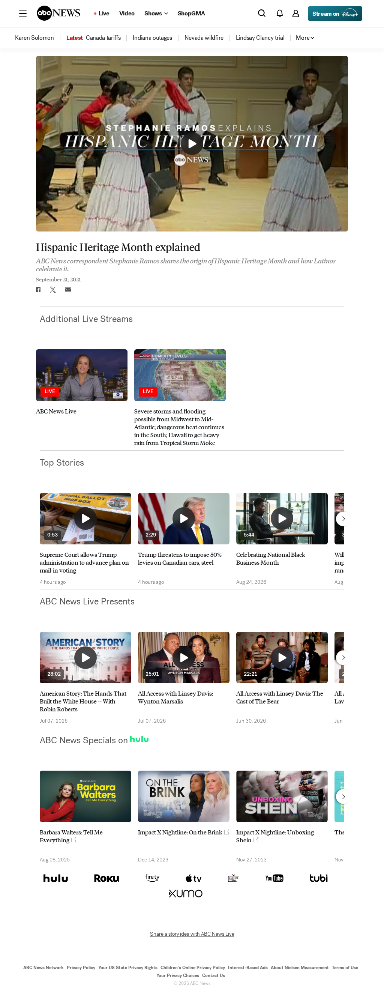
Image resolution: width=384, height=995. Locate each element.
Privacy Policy (81, 968)
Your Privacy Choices (177, 975)
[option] (82, 397)
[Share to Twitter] (52, 289)
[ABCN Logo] (58, 13)
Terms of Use (345, 968)
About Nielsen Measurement (300, 968)
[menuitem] (34, 38)
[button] (23, 13)
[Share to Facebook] (37, 289)
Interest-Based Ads (248, 968)
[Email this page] (67, 289)
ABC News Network (43, 968)
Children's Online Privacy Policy (192, 968)
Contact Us (213, 975)
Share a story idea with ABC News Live (192, 934)
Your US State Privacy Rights (128, 968)
